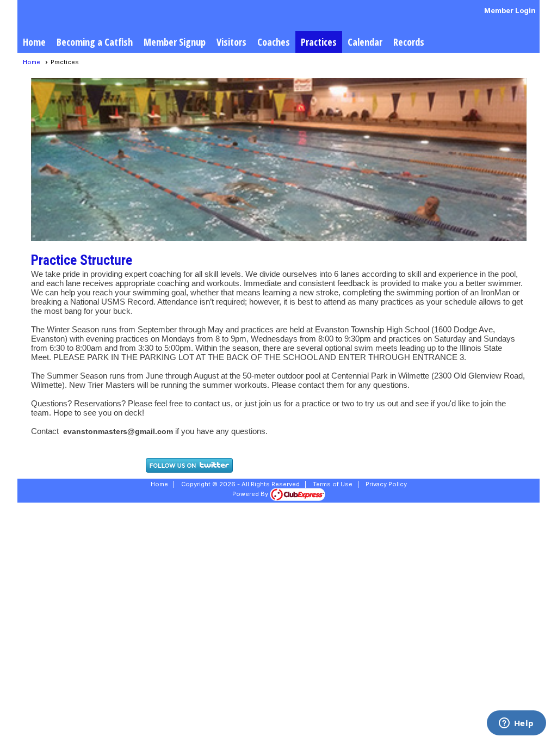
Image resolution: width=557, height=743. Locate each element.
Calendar (365, 41)
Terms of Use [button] (332, 484)
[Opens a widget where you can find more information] (516, 724)
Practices (319, 41)
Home (34, 41)
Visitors (231, 41)
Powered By (251, 494)
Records (408, 41)
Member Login (510, 10)
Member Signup (175, 41)
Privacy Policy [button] (386, 484)
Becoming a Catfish (95, 41)
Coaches (273, 41)
